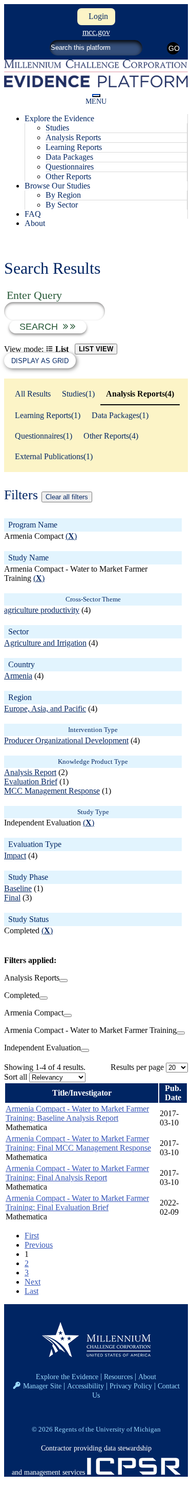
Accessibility (85, 1386)
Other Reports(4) (110, 435)
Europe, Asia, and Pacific (45, 708)
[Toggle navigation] (96, 95)
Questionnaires (70, 166)
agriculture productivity (41, 610)
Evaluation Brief (30, 781)
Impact (15, 855)
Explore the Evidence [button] (59, 118)
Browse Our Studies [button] (57, 185)
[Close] (63, 980)
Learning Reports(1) (47, 415)
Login (96, 16)
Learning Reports (74, 147)
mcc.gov (96, 32)
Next (32, 1281)
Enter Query (34, 295)
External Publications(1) (54, 456)
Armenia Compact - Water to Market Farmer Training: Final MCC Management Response (78, 1143)
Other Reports (68, 176)
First (32, 1235)
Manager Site (42, 1386)
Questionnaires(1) (43, 435)
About (35, 223)
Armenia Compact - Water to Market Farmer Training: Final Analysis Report (77, 1173)
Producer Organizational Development (66, 740)
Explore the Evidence (67, 1376)
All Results (33, 393)
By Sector (62, 204)
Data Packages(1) (120, 415)
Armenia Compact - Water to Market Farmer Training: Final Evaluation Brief (77, 1203)
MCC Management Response (52, 790)
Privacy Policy (131, 1386)
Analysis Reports (73, 137)
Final (12, 897)
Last (31, 1291)
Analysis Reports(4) (140, 393)
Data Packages (69, 157)
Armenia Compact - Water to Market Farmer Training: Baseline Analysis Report (77, 1113)
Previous (39, 1244)
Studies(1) (78, 393)
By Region (63, 195)
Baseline (18, 888)
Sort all (15, 1076)
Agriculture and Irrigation (45, 642)
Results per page (137, 1067)
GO (173, 48)
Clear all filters (67, 497)
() (71, 536)
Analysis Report (30, 772)
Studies (57, 127)
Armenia (18, 675)
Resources (118, 1376)
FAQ (33, 214)
